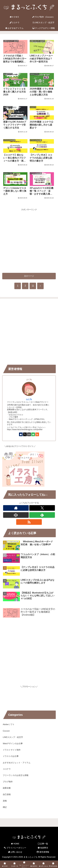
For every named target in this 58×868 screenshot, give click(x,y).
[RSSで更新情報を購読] (37, 434)
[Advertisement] (29, 240)
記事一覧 (44, 844)
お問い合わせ (16, 852)
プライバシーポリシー (16, 848)
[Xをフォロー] (25, 434)
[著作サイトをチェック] (21, 434)
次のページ (29, 276)
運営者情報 (44, 852)
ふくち (29, 399)
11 (33, 286)
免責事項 (44, 848)
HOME (16, 844)
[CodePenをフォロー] (29, 434)
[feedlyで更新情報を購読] (33, 434)
